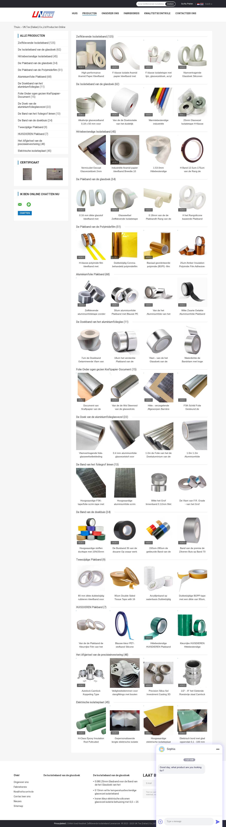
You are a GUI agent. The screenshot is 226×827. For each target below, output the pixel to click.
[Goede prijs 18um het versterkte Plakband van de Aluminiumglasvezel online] (125, 340)
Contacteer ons (185, 13)
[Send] (217, 821)
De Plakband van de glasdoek (35, 63)
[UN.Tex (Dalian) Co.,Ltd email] (22, 204)
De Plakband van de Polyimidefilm (37, 69)
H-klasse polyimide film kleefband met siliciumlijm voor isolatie (91, 266)
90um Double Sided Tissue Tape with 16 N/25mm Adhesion (124, 599)
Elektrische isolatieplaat (32, 150)
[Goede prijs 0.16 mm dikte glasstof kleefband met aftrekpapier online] (91, 197)
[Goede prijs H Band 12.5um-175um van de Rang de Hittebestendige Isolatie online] (192, 150)
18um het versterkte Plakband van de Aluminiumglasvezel (124, 361)
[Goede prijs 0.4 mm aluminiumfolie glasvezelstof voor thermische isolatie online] (125, 435)
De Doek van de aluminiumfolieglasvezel (31, 105)
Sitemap (18, 806)
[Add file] (160, 821)
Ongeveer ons (110, 13)
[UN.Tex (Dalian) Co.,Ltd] (43, 14)
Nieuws (18, 801)
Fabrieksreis (131, 13)
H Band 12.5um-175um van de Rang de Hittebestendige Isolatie (192, 171)
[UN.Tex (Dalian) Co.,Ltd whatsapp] (31, 204)
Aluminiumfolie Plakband (32, 76)
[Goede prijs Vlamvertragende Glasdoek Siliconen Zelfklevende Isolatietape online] (192, 55)
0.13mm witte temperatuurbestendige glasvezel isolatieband (115, 792)
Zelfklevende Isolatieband (33, 42)
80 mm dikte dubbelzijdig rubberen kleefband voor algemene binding (91, 599)
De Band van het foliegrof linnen (36, 113)
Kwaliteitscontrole (157, 13)
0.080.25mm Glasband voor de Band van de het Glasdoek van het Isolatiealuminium (116, 783)
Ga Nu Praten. (187, 4)
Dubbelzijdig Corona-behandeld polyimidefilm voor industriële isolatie (124, 266)
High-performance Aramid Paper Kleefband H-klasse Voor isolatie (91, 76)
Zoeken (170, 4)
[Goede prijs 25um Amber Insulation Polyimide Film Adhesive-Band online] (192, 245)
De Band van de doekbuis (32, 120)
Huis (74, 13)
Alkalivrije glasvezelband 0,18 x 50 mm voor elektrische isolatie (91, 123)
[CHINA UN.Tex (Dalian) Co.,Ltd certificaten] (27, 174)
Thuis (17, 27)
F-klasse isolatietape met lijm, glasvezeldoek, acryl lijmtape (158, 76)
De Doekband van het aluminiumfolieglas (30, 85)
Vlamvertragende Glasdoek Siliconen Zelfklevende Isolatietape (192, 76)
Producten (89, 13)
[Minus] (218, 749)
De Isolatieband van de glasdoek (37, 49)
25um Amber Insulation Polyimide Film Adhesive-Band (192, 266)
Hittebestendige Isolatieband (35, 56)
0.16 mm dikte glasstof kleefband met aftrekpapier (91, 219)
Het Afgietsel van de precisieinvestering (30, 142)
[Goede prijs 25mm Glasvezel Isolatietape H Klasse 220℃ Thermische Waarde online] (192, 102)
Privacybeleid (60, 823)
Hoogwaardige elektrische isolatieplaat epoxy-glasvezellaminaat (158, 742)
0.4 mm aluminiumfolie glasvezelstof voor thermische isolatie (125, 456)
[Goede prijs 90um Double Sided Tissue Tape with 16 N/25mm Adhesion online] (125, 578)
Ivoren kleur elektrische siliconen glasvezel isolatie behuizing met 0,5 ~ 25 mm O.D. (116, 800)
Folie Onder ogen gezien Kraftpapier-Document (103, 369)
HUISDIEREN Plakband (31, 134)
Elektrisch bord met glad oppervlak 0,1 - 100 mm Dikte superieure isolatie (192, 742)
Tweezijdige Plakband (30, 127)
